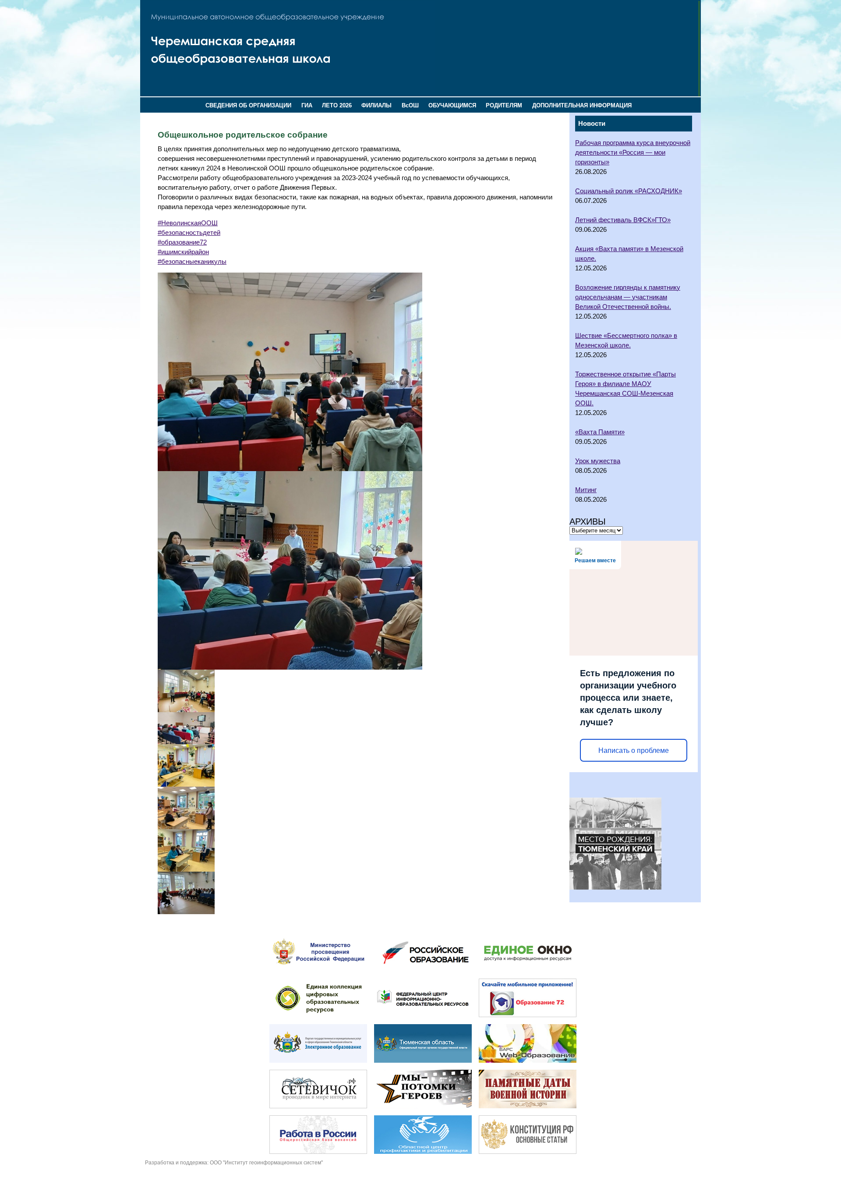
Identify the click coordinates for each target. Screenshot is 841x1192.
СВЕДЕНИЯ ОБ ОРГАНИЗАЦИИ (248, 105)
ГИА (306, 105)
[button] (357, 372)
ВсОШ (410, 105)
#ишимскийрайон (183, 251)
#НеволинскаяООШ (188, 223)
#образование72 (182, 242)
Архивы (587, 521)
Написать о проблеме (633, 750)
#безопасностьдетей (189, 232)
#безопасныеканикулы (192, 261)
